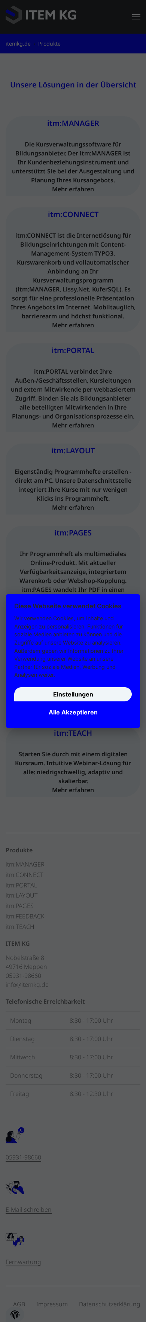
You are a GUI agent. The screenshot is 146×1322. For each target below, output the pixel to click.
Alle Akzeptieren (73, 712)
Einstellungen (73, 694)
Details (65, 675)
